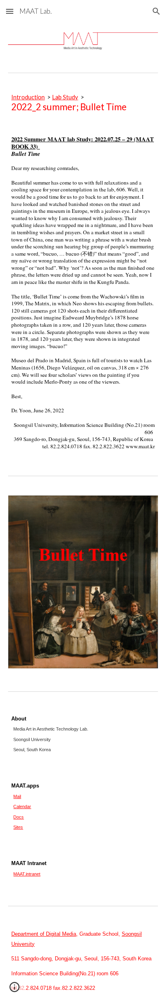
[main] (83, 102)
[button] (9, 11)
